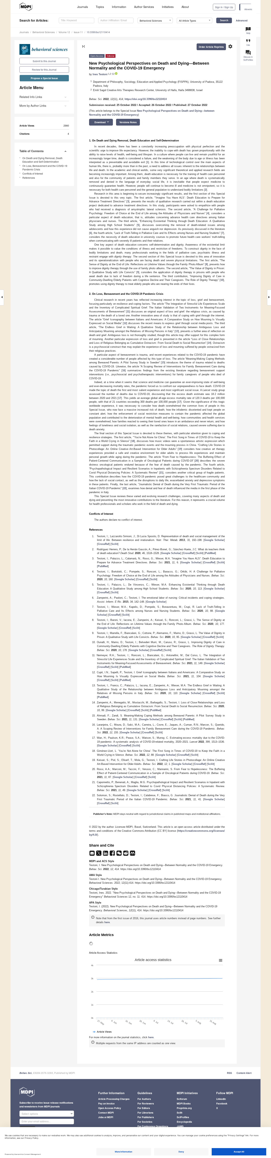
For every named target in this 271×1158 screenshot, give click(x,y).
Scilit (114, 544)
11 (128, 311)
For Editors (143, 1108)
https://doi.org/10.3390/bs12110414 (146, 99)
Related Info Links (30, 97)
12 (125, 323)
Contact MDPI (106, 1112)
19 (180, 448)
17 (119, 398)
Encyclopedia (184, 1121)
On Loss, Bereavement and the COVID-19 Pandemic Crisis (44, 167)
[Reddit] (126, 854)
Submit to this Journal (44, 61)
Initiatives (168, 7)
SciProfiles (183, 1117)
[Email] (92, 854)
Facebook (221, 1103)
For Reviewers (145, 1103)
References (28, 177)
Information (119, 7)
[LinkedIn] (106, 854)
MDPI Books (184, 1103)
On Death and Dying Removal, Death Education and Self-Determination (42, 159)
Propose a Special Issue (44, 78)
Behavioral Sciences (44, 32)
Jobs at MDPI (105, 1117)
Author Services (144, 7)
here (107, 922)
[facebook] (113, 854)
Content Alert (244, 1073)
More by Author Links (32, 106)
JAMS (180, 1126)
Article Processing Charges (114, 1099)
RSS (229, 1073)
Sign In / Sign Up (224, 7)
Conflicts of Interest (32, 173)
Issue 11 (78, 32)
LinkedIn (221, 1099)
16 (123, 370)
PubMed (210, 553)
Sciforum (182, 1099)
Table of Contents (31, 151)
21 (161, 472)
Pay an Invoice (106, 1103)
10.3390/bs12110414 (98, 32)
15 (163, 362)
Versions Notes (128, 122)
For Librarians (145, 1112)
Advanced (241, 20)
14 (209, 342)
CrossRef (103, 544)
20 (196, 460)
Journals (82, 7)
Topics (100, 7)
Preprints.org (184, 1108)
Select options (30, 1114)
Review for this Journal (44, 69)
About (185, 7)
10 (221, 279)
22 (124, 488)
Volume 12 (64, 32)
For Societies (144, 1121)
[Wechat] (119, 854)
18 (132, 441)
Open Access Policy (109, 1108)
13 (176, 331)
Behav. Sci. (25, 1073)
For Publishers (145, 1117)
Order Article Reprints (211, 47)
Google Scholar (214, 540)
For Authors (144, 1099)
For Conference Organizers (152, 1126)
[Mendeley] (132, 854)
